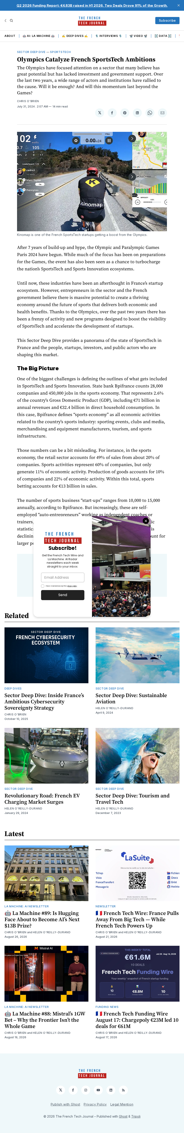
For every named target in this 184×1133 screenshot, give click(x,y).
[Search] (11, 20)
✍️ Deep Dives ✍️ (75, 36)
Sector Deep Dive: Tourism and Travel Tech (133, 798)
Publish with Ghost (65, 1104)
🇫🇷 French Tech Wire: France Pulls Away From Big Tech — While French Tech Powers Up (137, 919)
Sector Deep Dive (31, 52)
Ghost (123, 1116)
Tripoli (135, 1116)
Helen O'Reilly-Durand (115, 708)
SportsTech (60, 52)
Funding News (107, 1007)
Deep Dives (13, 688)
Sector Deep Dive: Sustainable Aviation (131, 698)
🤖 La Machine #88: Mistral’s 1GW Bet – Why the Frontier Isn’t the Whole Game (44, 1020)
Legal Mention (121, 1104)
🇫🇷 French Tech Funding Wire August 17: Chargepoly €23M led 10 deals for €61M (137, 1020)
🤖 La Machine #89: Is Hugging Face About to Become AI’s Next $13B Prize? (41, 919)
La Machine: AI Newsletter (26, 906)
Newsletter (106, 906)
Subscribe (167, 20)
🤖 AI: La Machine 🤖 (39, 36)
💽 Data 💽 (163, 36)
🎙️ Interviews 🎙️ (108, 36)
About (9, 36)
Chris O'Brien (28, 101)
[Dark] (6, 20)
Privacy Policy (95, 1104)
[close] (178, 5)
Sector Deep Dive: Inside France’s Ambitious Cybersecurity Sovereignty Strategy (44, 701)
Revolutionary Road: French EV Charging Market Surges (42, 798)
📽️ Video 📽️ (138, 36)
